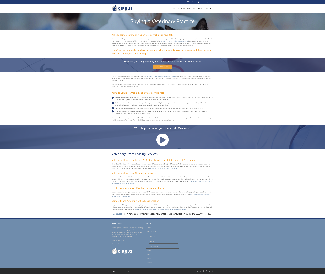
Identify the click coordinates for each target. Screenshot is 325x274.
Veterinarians (154, 246)
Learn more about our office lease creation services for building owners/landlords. (160, 209)
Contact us (118, 213)
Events (149, 250)
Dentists (152, 236)
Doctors (152, 241)
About (149, 228)
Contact (149, 262)
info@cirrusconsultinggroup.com (204, 2)
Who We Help (151, 232)
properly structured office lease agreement (174, 41)
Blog (148, 254)
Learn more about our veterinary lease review (164, 168)
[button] (210, 8)
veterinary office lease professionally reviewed (161, 76)
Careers (149, 258)
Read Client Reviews (118, 240)
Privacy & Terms (117, 244)
